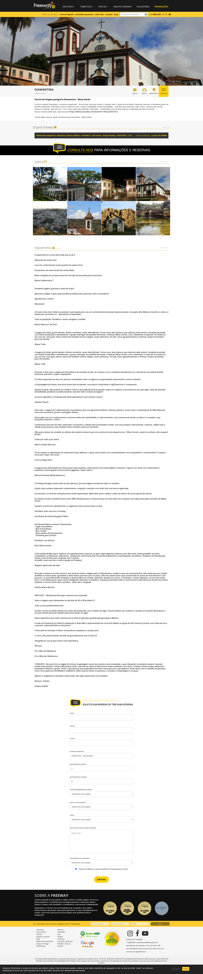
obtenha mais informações (74, 970)
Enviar (160, 924)
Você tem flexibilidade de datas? (81, 789)
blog (116, 14)
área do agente (67, 14)
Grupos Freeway (122, 6)
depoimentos (41, 932)
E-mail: (72, 738)
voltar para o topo (166, 127)
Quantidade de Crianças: (78, 777)
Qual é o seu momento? (78, 802)
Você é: (72, 815)
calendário (61, 932)
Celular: (72, 726)
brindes (60, 937)
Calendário (143, 6)
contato (109, 14)
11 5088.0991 (155, 14)
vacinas (39, 934)
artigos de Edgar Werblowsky (42, 945)
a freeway (40, 929)
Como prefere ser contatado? (80, 858)
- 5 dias (101, 135)
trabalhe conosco (64, 944)
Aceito (185, 969)
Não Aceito (176, 969)
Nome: (72, 713)
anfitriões (61, 939)
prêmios (60, 929)
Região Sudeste (40, 93)
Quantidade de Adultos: (78, 764)
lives (59, 934)
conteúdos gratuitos (84, 14)
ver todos (57, 248)
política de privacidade (44, 941)
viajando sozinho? (43, 937)
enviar (101, 879)
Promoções (161, 6)
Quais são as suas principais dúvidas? (83, 828)
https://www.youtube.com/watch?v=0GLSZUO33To (93, 111)
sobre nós (99, 14)
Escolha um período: (77, 751)
